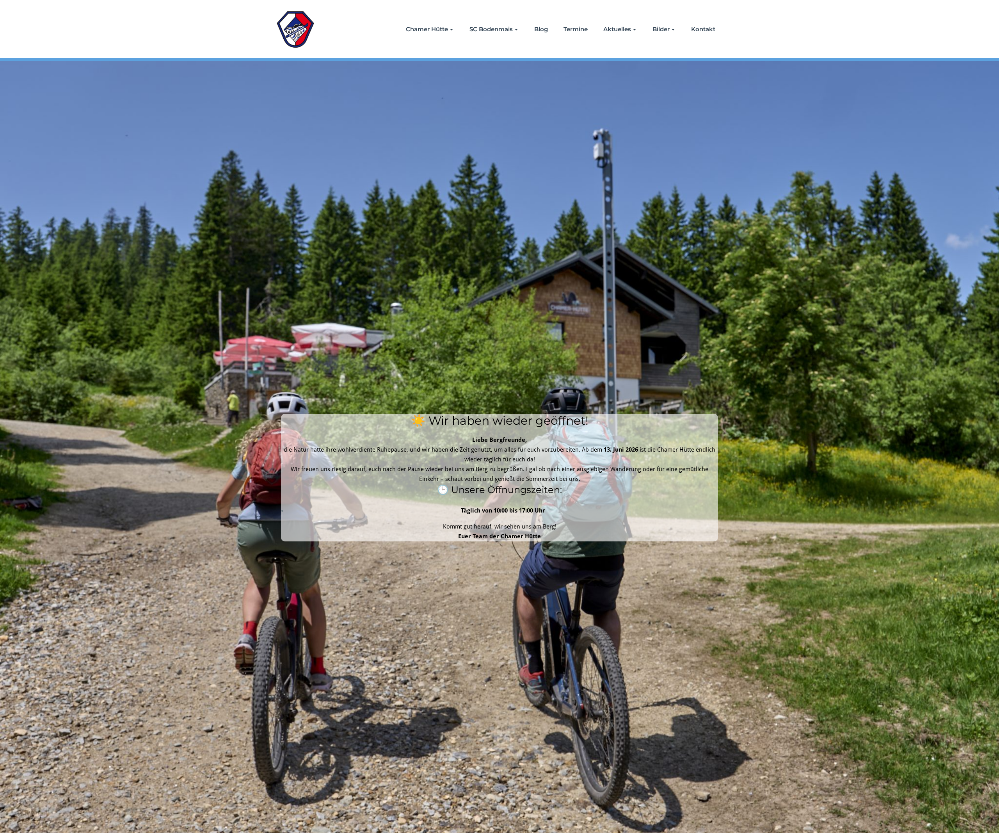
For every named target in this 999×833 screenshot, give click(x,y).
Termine (575, 29)
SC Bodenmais (491, 29)
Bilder (661, 29)
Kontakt (703, 29)
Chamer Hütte (427, 29)
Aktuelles (617, 29)
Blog (541, 29)
